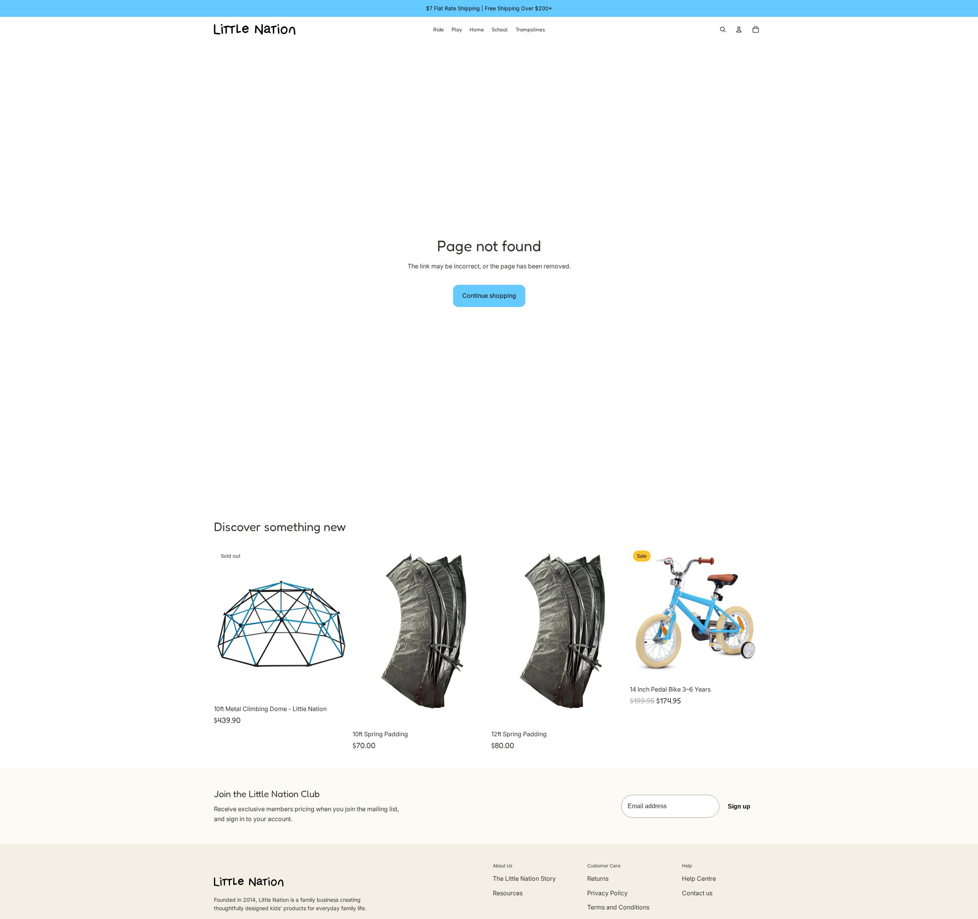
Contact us (697, 893)
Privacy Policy (607, 893)
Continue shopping (489, 295)
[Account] (738, 29)
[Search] (722, 29)
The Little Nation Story (524, 878)
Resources (508, 893)
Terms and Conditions (618, 907)
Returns (598, 878)
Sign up (739, 806)
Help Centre (699, 878)
